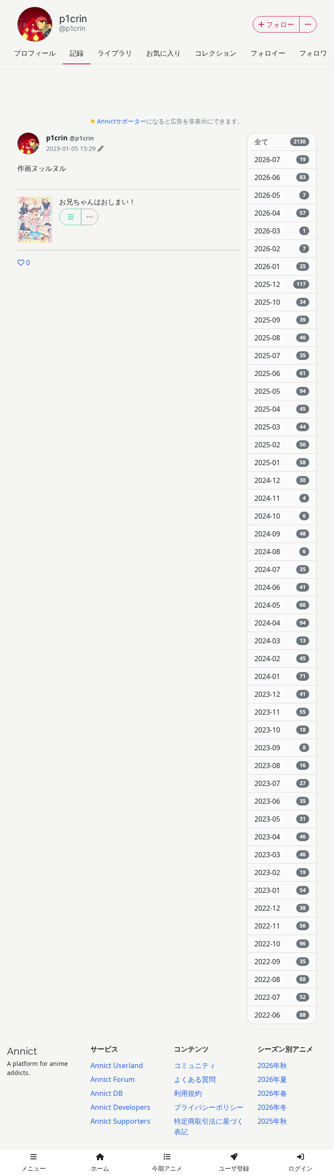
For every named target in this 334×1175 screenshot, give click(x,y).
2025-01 (280, 462)
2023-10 (280, 730)
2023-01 (280, 890)
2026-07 (280, 159)
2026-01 (280, 266)
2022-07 (280, 997)
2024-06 (280, 587)
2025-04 (280, 409)
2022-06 (280, 1015)
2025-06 (280, 373)
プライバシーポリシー (209, 1107)
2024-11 (280, 498)
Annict (22, 1051)
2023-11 (280, 712)
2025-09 (280, 320)
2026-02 (280, 248)
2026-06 (280, 177)
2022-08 (280, 979)
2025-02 (280, 444)
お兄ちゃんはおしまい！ (97, 201)
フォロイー (267, 53)
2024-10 (280, 516)
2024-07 (280, 569)
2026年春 (272, 1093)
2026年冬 (272, 1107)
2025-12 (280, 284)
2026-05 (280, 195)
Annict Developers (120, 1107)
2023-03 (280, 854)
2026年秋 (272, 1065)
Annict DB (106, 1093)
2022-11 (280, 926)
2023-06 (280, 801)
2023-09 (280, 747)
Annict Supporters (120, 1121)
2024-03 (280, 641)
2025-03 (280, 427)
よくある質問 (195, 1079)
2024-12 (280, 480)
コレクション (216, 53)
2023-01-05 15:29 (71, 148)
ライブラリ (114, 53)
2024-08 (280, 551)
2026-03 (280, 231)
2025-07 (280, 355)
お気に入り (163, 53)
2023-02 (280, 872)
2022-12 (280, 908)
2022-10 (280, 944)
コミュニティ (195, 1065)
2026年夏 (272, 1079)
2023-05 (280, 819)
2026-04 (280, 213)
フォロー (280, 24)
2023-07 (280, 783)
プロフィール (35, 53)
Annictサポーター (121, 121)
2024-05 (280, 605)
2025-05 (280, 391)
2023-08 (280, 765)
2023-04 (280, 837)
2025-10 (280, 302)
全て (280, 141)
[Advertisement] (167, 93)
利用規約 (188, 1093)
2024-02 (280, 658)
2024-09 (280, 534)
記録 (77, 53)
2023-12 (280, 694)
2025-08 (280, 338)
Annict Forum (112, 1079)
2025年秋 (272, 1121)
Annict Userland (116, 1065)
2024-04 (280, 623)
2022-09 (280, 961)
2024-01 (280, 676)
